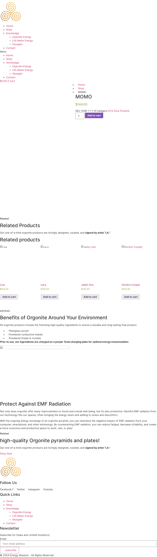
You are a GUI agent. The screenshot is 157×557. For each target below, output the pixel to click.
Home (9, 25)
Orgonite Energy (21, 36)
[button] (78, 51)
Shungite (17, 44)
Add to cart (94, 115)
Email (3, 539)
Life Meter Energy (22, 40)
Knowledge (12, 33)
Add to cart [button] (9, 296)
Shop (9, 29)
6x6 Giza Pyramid (118, 110)
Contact (10, 47)
